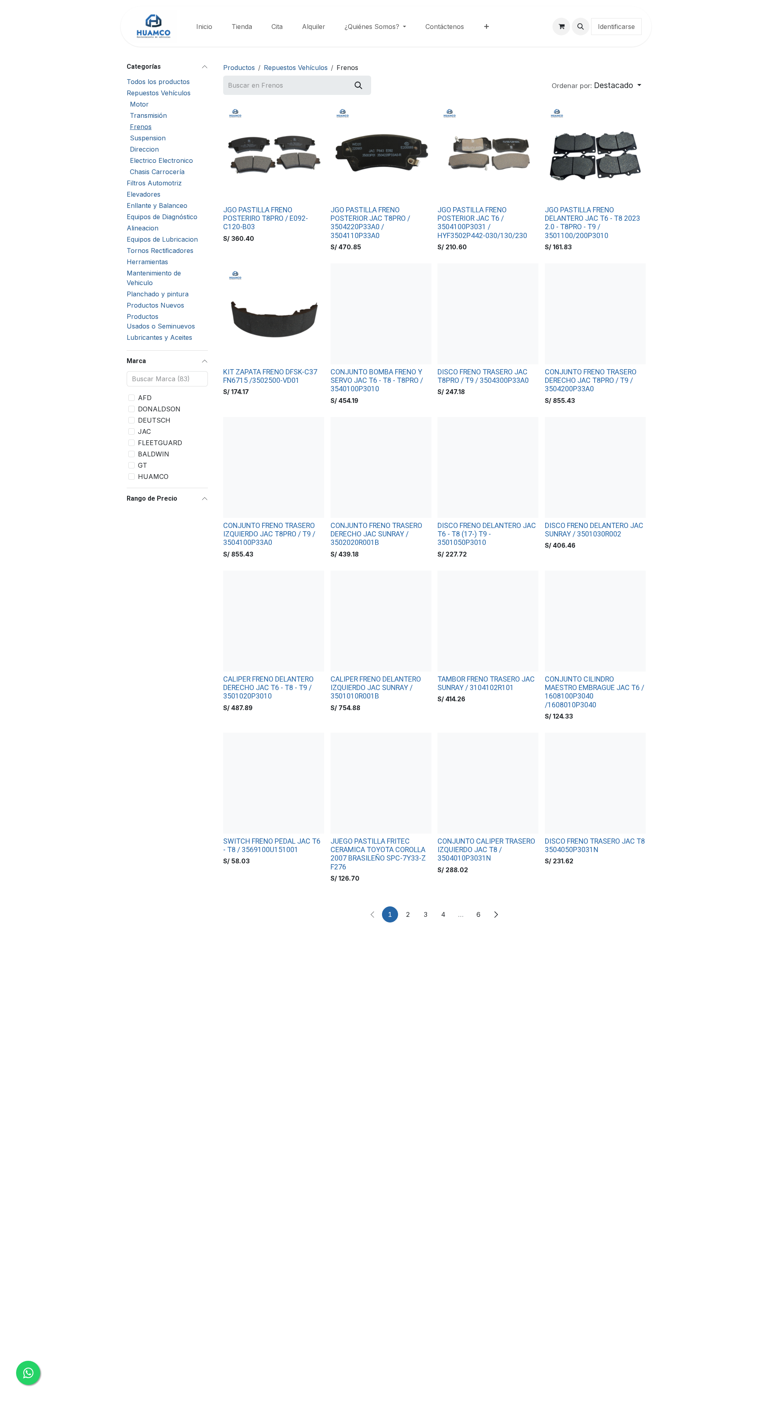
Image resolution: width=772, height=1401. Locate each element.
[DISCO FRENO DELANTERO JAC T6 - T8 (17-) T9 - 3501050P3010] (487, 467)
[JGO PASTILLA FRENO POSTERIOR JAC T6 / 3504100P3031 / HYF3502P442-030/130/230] (487, 151)
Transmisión (148, 115)
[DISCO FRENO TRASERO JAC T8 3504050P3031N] (595, 783)
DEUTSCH (154, 420)
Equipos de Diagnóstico (162, 217)
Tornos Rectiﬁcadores (160, 251)
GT (142, 465)
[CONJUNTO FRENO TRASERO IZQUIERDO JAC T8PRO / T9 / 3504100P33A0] (273, 467)
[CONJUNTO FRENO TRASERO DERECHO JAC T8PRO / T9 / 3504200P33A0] (595, 313)
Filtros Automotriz (154, 183)
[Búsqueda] (358, 85)
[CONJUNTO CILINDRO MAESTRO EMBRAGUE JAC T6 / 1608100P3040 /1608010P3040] (595, 621)
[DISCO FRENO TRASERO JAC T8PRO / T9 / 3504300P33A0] (487, 313)
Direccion (144, 149)
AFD (145, 398)
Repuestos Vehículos (159, 93)
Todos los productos (158, 82)
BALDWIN (153, 454)
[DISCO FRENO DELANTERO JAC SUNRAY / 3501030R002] (595, 467)
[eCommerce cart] (561, 26)
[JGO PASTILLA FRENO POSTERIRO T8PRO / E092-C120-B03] (273, 151)
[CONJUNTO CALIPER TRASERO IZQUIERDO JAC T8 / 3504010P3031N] (487, 783)
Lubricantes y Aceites (159, 337)
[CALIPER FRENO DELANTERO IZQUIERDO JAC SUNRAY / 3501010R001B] (381, 621)
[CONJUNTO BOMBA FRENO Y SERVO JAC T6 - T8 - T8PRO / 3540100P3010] (381, 313)
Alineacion (142, 228)
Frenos (141, 127)
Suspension (148, 138)
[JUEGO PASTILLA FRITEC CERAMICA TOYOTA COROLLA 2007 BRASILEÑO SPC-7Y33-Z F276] (381, 783)
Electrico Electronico (161, 160)
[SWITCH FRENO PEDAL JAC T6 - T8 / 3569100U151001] (273, 783)
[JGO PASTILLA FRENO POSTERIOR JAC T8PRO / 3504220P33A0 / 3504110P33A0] (381, 151)
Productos (239, 68)
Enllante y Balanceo (157, 205)
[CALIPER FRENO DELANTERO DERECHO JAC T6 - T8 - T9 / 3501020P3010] (273, 621)
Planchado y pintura (158, 294)
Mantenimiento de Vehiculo (154, 278)
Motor (139, 104)
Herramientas (147, 262)
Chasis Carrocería (157, 172)
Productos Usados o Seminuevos (161, 321)
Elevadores (143, 194)
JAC (144, 431)
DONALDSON (159, 409)
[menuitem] (204, 26)
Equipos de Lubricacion (162, 239)
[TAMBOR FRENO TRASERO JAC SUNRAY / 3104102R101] (487, 621)
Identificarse (616, 27)
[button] (580, 26)
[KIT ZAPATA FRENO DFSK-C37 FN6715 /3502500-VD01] (273, 313)
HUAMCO (153, 476)
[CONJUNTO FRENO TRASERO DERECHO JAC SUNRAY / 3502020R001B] (381, 467)
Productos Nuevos (155, 305)
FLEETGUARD (160, 443)
